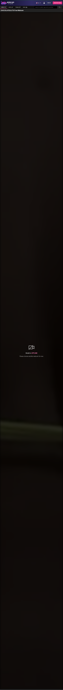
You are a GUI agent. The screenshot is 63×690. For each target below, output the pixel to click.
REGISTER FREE (57, 2)
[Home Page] (7, 3)
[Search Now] (59, 7)
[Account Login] (44, 3)
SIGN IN (49, 2)
